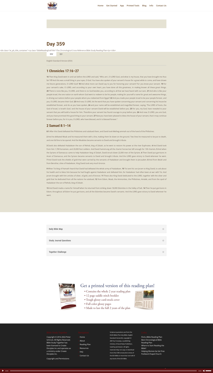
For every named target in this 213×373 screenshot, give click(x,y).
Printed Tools (133, 6)
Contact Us (161, 6)
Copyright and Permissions (58, 358)
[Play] (3, 371)
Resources (84, 348)
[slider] (209, 371)
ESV (51, 54)
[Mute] (204, 371)
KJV (61, 54)
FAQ (81, 352)
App (122, 6)
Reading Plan (85, 344)
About (82, 341)
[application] (106, 371)
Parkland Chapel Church (151, 354)
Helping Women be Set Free (153, 351)
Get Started (111, 6)
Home (100, 6)
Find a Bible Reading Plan (151, 337)
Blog (144, 6)
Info (151, 6)
